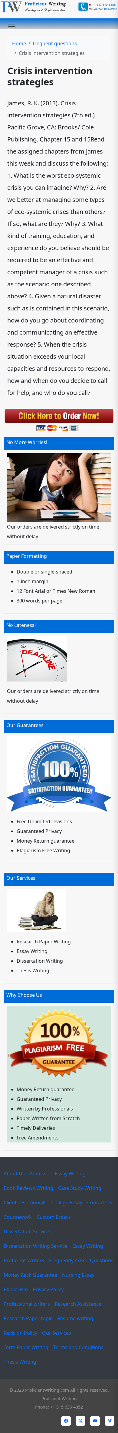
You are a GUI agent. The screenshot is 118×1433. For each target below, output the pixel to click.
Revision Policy (20, 1333)
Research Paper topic (28, 1318)
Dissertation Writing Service (35, 1246)
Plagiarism (16, 1289)
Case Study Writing (79, 1188)
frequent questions (55, 43)
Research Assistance (78, 1304)
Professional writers (27, 1304)
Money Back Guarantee (30, 1275)
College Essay (66, 1202)
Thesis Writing (20, 1361)
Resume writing (75, 1318)
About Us (14, 1173)
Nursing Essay (78, 1275)
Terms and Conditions (78, 1347)
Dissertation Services (28, 1231)
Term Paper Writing (26, 1347)
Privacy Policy (48, 1289)
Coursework (18, 1217)
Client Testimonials (25, 1202)
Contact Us (99, 1202)
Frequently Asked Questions (81, 1260)
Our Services (56, 1333)
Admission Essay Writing (58, 1173)
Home (19, 43)
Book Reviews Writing (28, 1188)
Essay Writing (87, 1246)
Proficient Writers (24, 1260)
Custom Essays (54, 1217)
